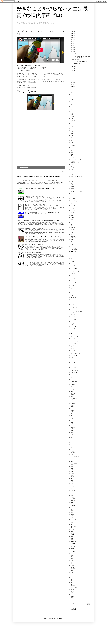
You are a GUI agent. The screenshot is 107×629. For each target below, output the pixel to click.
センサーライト (74, 203)
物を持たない (74, 526)
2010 (72, 84)
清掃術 (72, 188)
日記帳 (72, 497)
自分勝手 (73, 550)
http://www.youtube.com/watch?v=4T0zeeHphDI (28, 65)
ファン (72, 340)
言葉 (72, 243)
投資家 (72, 476)
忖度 (72, 459)
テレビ (72, 312)
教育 (72, 224)
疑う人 (72, 533)
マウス (72, 207)
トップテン (73, 321)
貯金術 (72, 173)
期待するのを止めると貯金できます (33, 252)
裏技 (72, 556)
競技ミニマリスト (75, 237)
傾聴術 (72, 406)
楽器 (72, 166)
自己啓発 (73, 551)
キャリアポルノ (74, 282)
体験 (72, 133)
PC (71, 256)
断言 (72, 492)
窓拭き (72, 538)
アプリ (72, 132)
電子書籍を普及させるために (78, 60)
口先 (72, 423)
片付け (72, 521)
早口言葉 (73, 498)
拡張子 (72, 481)
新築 (72, 495)
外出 (72, 435)
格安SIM (72, 231)
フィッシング (74, 343)
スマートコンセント (75, 306)
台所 (72, 425)
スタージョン (74, 301)
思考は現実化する (75, 463)
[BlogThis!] (22, 167)
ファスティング (74, 336)
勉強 (72, 417)
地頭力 (72, 428)
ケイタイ (73, 111)
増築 (72, 432)
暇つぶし (73, 229)
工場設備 (73, 161)
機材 (72, 510)
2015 (72, 45)
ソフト (72, 106)
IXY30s (72, 116)
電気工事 (73, 596)
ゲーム (72, 147)
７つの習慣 (73, 248)
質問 (72, 572)
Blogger (61, 618)
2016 (72, 43)
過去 (72, 152)
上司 (72, 388)
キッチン (73, 198)
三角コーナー (74, 386)
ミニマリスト (74, 123)
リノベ (72, 365)
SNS (72, 260)
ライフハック (74, 208)
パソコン (73, 104)
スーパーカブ (74, 307)
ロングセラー (74, 372)
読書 (72, 140)
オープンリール (74, 277)
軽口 (72, 575)
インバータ (73, 273)
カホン (72, 280)
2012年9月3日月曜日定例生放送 (79, 63)
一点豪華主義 (74, 381)
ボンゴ (72, 181)
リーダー (73, 369)
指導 (72, 483)
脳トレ (72, 241)
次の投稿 (19, 172)
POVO (72, 195)
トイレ (72, 318)
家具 (72, 446)
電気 (72, 154)
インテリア (73, 270)
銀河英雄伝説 (74, 587)
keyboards (73, 179)
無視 (72, 517)
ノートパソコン (74, 205)
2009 (72, 86)
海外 (72, 108)
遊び (72, 579)
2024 (72, 31)
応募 (72, 461)
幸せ (72, 454)
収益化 (72, 420)
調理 (72, 562)
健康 (72, 113)
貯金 (72, 130)
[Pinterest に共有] (27, 167)
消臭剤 (72, 514)
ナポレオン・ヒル (75, 324)
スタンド (73, 299)
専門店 (72, 451)
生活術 (72, 529)
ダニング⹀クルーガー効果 (76, 311)
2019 (72, 39)
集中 (72, 174)
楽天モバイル (74, 232)
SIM (71, 258)
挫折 (72, 485)
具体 (72, 408)
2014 (72, 47)
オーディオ (73, 164)
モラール (73, 362)
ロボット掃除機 (74, 370)
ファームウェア (74, 341)
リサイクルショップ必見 (76, 159)
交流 (72, 396)
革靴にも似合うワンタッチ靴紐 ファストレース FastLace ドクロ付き (40, 188)
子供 (72, 440)
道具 (72, 580)
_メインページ (74, 263)
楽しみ (72, 509)
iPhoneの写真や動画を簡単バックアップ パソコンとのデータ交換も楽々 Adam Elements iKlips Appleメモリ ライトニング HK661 (42, 213)
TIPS (72, 96)
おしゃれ (73, 265)
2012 (72, 51)
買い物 (72, 567)
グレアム (73, 289)
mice (72, 196)
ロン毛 (72, 374)
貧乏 (72, 246)
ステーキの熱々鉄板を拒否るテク (79, 61)
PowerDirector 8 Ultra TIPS (77, 176)
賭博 (72, 574)
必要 (72, 220)
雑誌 (72, 594)
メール (72, 359)
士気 (72, 434)
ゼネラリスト (74, 309)
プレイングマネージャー (76, 353)
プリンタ (73, 352)
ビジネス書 (73, 335)
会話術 (72, 405)
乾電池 (72, 394)
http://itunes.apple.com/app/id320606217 (26, 92)
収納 (72, 422)
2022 (72, 35)
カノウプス (73, 278)
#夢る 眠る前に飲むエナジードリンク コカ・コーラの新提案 (81, 57)
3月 (73, 76)
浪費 (72, 234)
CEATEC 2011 (74, 251)
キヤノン (73, 283)
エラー (72, 275)
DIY (71, 155)
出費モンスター (74, 411)
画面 (72, 531)
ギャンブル (73, 285)
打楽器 (72, 473)
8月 (73, 66)
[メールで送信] (21, 167)
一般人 (72, 382)
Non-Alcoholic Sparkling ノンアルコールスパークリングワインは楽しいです (42, 236)
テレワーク (73, 314)
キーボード (73, 145)
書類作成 (73, 144)
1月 (73, 80)
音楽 (72, 114)
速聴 (72, 577)
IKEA (72, 253)
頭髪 (72, 597)
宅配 (72, 219)
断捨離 (72, 225)
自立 (72, 553)
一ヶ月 (72, 379)
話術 (72, 169)
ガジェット (73, 92)
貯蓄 (72, 171)
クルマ (72, 157)
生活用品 (73, 120)
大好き (72, 184)
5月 (73, 72)
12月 (73, 53)
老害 (72, 545)
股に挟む (73, 546)
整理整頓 (73, 490)
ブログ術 (73, 350)
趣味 (72, 138)
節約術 (72, 121)
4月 (73, 74)
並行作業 (73, 393)
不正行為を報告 (73, 609)
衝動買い (73, 555)
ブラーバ (73, 347)
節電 (72, 539)
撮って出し (73, 486)
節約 (72, 109)
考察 (72, 125)
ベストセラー (74, 355)
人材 (72, 401)
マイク (72, 149)
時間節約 (73, 505)
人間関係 (73, 403)
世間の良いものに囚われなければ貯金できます (35, 204)
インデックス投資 (75, 271)
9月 (73, 55)
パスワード (73, 333)
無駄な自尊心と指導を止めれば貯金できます (35, 228)
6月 (73, 70)
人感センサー (74, 400)
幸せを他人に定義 (75, 456)
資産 (72, 570)
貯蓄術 (72, 565)
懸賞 (72, 469)
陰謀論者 (73, 591)
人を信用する (74, 398)
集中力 (72, 592)
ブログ (72, 348)
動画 (72, 215)
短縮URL (73, 534)
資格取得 (73, 568)
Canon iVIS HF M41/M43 (76, 191)
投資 (72, 222)
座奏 (72, 458)
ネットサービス (74, 326)
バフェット (73, 331)
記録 (72, 558)
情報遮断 (73, 466)
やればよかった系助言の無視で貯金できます (35, 196)
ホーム (40, 172)
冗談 (72, 183)
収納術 (72, 217)
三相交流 (73, 384)
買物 (72, 142)
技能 (72, 475)
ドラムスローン (74, 323)
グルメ (72, 118)
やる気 (72, 266)
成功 (72, 471)
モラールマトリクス (75, 364)
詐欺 (72, 244)
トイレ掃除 (73, 319)
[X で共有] (24, 167)
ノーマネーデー (74, 330)
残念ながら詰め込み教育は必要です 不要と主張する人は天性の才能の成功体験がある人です (38, 220)
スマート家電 (74, 202)
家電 (72, 449)
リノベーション (74, 367)
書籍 (72, 126)
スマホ (72, 304)
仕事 (72, 103)
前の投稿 (62, 172)
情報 (72, 464)
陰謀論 (72, 589)
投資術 (72, 186)
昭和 (72, 502)
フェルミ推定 (74, 345)
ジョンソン (73, 297)
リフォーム (73, 210)
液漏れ (72, 516)
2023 (72, 33)
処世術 (72, 410)
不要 (72, 391)
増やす (72, 430)
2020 (72, 37)
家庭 (72, 447)
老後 (72, 239)
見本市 (72, 137)
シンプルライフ (74, 200)
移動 (72, 536)
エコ (72, 128)
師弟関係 (73, 452)
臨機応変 (73, 548)
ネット (72, 94)
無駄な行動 (73, 519)
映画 (72, 135)
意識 (72, 468)
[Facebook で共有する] (25, 167)
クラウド (73, 287)
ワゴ (72, 377)
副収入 (72, 413)
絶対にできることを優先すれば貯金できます (35, 244)
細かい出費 (73, 541)
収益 (72, 418)
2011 (72, 82)
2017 (72, 41)
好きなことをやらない (76, 439)
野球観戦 (73, 585)
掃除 (72, 150)
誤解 (72, 560)
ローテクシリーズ (75, 376)
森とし (72, 507)
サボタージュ (74, 295)
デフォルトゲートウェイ (76, 316)
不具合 (72, 389)
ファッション (74, 338)
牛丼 (72, 522)
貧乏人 (72, 563)
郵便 (72, 584)
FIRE (72, 193)
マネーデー (73, 357)
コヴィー (73, 294)
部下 (72, 582)
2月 (73, 78)
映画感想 (73, 227)
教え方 (72, 488)
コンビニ (73, 292)
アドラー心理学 (74, 268)
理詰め (72, 527)
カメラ (72, 97)
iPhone (72, 178)
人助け (72, 213)
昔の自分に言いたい (75, 500)
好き (72, 437)
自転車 (72, 167)
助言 (72, 415)
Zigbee (72, 261)
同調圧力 (73, 427)
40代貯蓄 (73, 190)
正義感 (72, 512)
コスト (72, 290)
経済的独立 (73, 543)
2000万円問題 (74, 249)
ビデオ (72, 101)
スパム (72, 302)
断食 (72, 493)
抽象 (72, 480)
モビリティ (73, 360)
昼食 (72, 504)
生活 (72, 99)
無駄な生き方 (74, 236)
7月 (73, 68)
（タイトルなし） (29, 260)
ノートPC (73, 328)
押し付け (73, 478)
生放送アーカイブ (75, 162)
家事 (72, 444)
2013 (72, 49)
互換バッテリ (74, 212)
